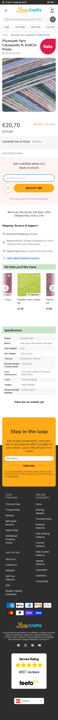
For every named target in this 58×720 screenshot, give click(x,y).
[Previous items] (5, 288)
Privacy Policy (13, 476)
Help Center (12, 530)
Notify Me (34, 188)
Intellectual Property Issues (11, 539)
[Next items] (52, 288)
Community (42, 581)
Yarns (39, 504)
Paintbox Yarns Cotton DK (28, 301)
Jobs (8, 585)
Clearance (41, 575)
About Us (10, 559)
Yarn (6, 27)
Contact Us (11, 564)
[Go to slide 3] (31, 115)
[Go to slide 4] (35, 115)
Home (5, 35)
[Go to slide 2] (27, 115)
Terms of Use (13, 504)
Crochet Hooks (44, 518)
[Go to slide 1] (23, 115)
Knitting (35, 27)
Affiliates (10, 570)
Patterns (20, 27)
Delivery (10, 515)
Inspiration (41, 569)
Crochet (50, 27)
